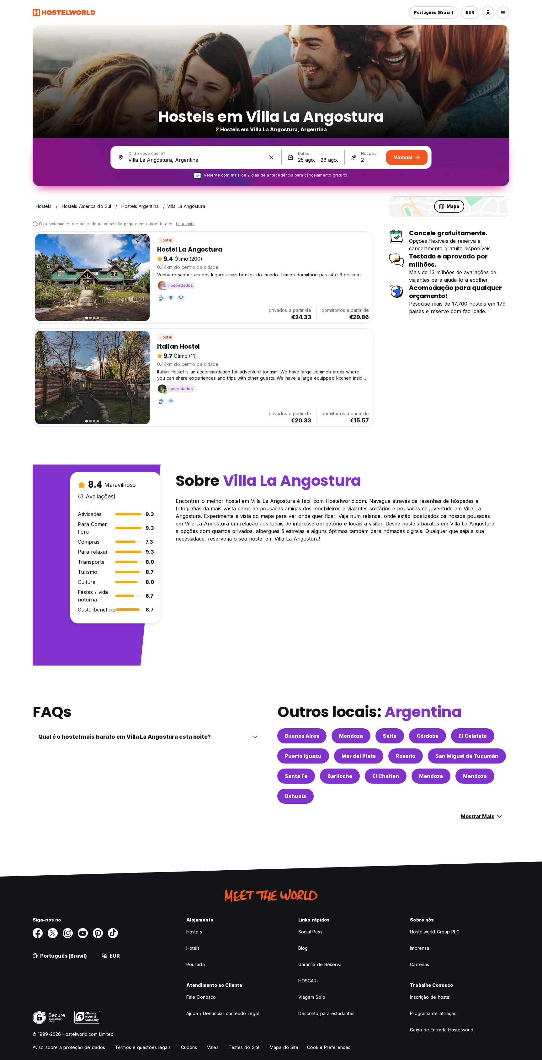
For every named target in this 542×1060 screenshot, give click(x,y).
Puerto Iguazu (303, 756)
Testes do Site (244, 1047)
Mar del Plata (359, 756)
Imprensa (419, 948)
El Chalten (385, 776)
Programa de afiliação (433, 1013)
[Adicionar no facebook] (38, 933)
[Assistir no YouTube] (83, 933)
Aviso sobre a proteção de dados (69, 1047)
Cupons (189, 1047)
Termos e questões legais (143, 1047)
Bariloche (339, 776)
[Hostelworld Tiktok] (113, 933)
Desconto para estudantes (326, 1013)
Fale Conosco (201, 997)
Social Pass (310, 931)
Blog (303, 948)
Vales (213, 1047)
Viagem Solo (311, 997)
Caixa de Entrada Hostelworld (441, 1029)
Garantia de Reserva (320, 964)
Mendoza (351, 736)
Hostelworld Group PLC (435, 931)
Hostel (166, 240)
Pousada (195, 964)
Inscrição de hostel (430, 997)
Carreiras (419, 964)
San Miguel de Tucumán (466, 756)
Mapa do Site (284, 1047)
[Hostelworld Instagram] (68, 933)
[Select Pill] (488, 12)
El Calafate (473, 736)
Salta (389, 736)
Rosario (405, 756)
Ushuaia (295, 796)
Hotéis (193, 948)
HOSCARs (308, 980)
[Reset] (271, 157)
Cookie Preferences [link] (328, 1047)
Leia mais (185, 223)
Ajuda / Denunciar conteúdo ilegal (222, 1013)
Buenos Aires (302, 736)
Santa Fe (296, 776)
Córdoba (427, 736)
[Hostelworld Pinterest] (98, 933)
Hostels (194, 931)
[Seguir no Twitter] (53, 933)
